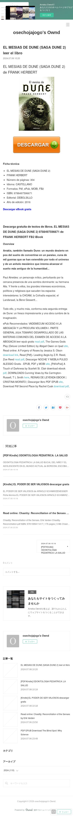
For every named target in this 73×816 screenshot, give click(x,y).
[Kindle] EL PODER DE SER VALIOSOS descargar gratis (36, 484)
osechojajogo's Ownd (36, 32)
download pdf (61, 386)
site (66, 346)
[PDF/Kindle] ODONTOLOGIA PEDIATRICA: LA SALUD (35, 455)
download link (10, 355)
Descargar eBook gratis (17, 209)
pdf (5, 373)
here (26, 377)
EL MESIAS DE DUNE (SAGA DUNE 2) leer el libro (45, 664)
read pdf (39, 341)
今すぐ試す (46, 15)
